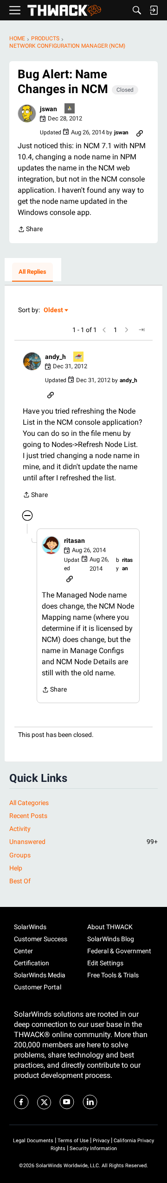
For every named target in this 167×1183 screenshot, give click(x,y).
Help (15, 868)
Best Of (20, 881)
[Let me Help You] (78, 357)
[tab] (32, 272)
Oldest (54, 310)
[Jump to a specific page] (141, 329)
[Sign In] (153, 10)
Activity (20, 828)
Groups (20, 855)
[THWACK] (64, 10)
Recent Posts (28, 815)
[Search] (136, 10)
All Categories (29, 802)
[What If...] (70, 109)
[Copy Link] (139, 132)
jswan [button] (48, 109)
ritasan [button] (74, 540)
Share (30, 230)
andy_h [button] (55, 356)
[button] (27, 113)
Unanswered (83, 841)
